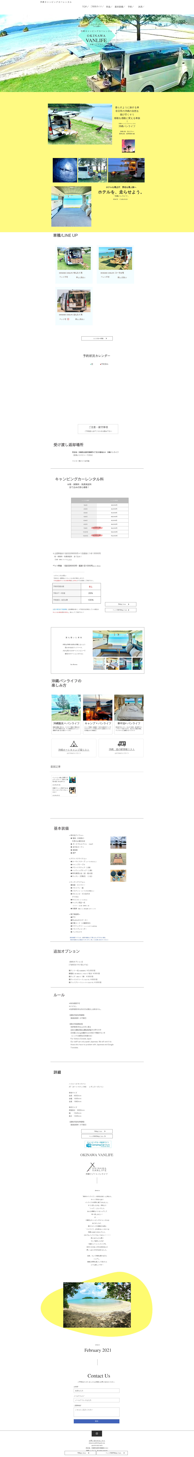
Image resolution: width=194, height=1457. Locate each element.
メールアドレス (79, 1396)
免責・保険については (63, 559)
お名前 (76, 1387)
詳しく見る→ (81, 277)
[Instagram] (96, 1433)
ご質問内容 (78, 1406)
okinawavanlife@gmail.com (97, 1443)
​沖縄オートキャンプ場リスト (73, 750)
